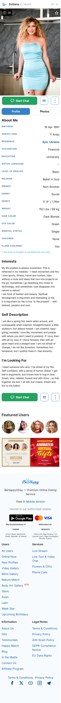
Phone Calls (39, 572)
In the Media (9, 657)
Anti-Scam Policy (43, 640)
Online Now (9, 556)
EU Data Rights (42, 655)
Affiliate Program (13, 668)
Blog (4, 651)
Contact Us (9, 663)
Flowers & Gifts (42, 566)
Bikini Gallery (10, 574)
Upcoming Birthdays (15, 614)
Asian (5, 597)
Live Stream (39, 551)
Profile (16, 111)
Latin (5, 602)
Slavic (5, 591)
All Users (7, 551)
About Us (8, 628)
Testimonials (10, 640)
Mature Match (10, 579)
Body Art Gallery (12, 585)
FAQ (4, 634)
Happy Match (10, 645)
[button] (28, 92)
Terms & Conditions (44, 628)
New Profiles (10, 562)
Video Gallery (10, 568)
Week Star (8, 608)
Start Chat (50, 697)
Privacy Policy (41, 634)
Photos (44, 111)
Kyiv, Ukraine (51, 142)
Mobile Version (35, 501)
